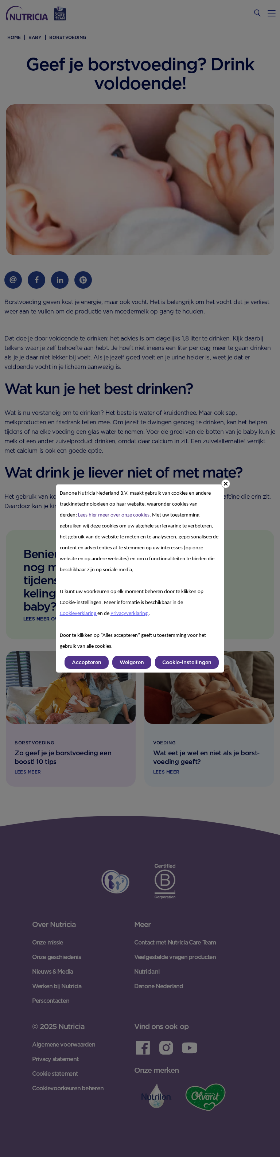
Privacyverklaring (129, 613)
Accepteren (86, 662)
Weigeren (132, 662)
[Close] (225, 483)
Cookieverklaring (78, 613)
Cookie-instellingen (186, 662)
